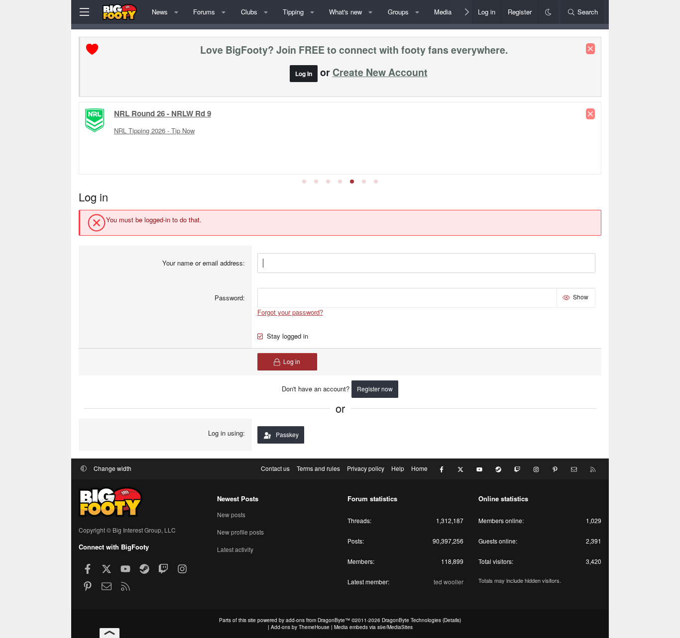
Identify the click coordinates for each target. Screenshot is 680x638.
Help (397, 468)
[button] (176, 12)
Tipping (293, 11)
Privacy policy (365, 468)
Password (229, 297)
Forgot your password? (290, 312)
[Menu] (84, 11)
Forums (204, 11)
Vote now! (133, 128)
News (160, 11)
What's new (345, 11)
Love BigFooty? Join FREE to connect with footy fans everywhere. (354, 50)
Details (451, 620)
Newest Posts (237, 498)
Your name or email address (202, 263)
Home (419, 468)
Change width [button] (112, 468)
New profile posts (240, 532)
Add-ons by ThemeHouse (300, 627)
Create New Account (380, 72)
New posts (231, 515)
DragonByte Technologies (411, 620)
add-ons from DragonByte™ (318, 620)
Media (443, 11)
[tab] (304, 181)
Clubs (249, 11)
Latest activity (235, 549)
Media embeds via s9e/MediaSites (373, 627)
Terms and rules (318, 468)
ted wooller (448, 581)
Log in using (225, 433)
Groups (398, 11)
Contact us (275, 468)
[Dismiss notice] (590, 48)
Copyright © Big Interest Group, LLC (127, 530)
